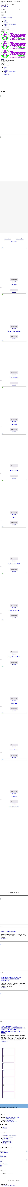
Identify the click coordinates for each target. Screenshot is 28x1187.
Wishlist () (3, 5)
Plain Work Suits (14, 610)
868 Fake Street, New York (12, 1117)
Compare (3, 1185)
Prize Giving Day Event (8, 931)
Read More (3, 938)
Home (5, 20)
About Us (6, 22)
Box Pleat (14, 284)
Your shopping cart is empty (7, 4)
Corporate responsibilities (10, 24)
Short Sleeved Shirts (14, 563)
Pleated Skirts (14, 471)
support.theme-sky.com (11, 1121)
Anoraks (14, 703)
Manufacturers (5, 1143)
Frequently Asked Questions (9, 1135)
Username (3, 9)
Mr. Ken (14, 850)
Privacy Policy (5, 1138)
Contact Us (6, 27)
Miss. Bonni (14, 832)
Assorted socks (14, 750)
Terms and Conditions (7, 1137)
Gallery (5, 25)
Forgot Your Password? (6, 17)
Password (3, 12)
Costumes (14, 796)
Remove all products (10, 1185)
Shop (5, 21)
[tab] (7, 239)
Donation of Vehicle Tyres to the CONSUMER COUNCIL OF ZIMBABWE (11, 979)
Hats (14, 517)
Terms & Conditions (7, 1139)
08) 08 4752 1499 (9, 1120)
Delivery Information (7, 1142)
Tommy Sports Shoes (14, 331)
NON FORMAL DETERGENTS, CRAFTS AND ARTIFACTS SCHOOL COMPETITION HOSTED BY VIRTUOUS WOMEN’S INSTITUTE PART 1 (13, 1030)
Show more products (14, 806)
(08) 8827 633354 (10, 1118)
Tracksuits (14, 424)
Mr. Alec (14, 869)
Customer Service (6, 1141)
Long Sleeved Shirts (14, 657)
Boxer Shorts (14, 377)
